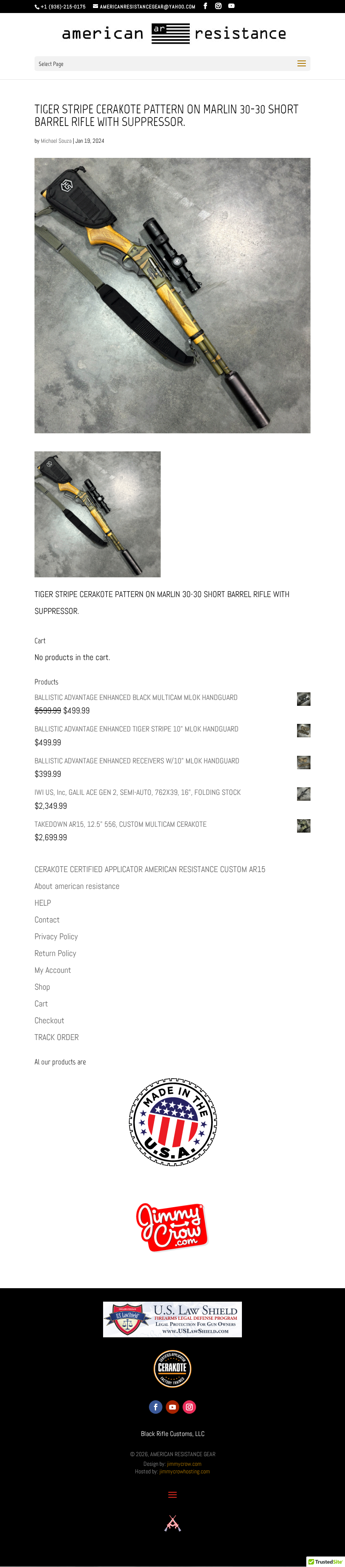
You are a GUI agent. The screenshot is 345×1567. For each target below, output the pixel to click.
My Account (52, 969)
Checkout (49, 1020)
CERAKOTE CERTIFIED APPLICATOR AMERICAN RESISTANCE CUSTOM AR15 (149, 869)
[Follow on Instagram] (189, 1407)
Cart (41, 1003)
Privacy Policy (56, 936)
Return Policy (55, 953)
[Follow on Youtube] (172, 1407)
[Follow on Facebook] (155, 1407)
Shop (42, 986)
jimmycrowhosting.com (184, 1471)
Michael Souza (56, 140)
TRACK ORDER (56, 1037)
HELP (42, 902)
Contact (47, 919)
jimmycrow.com (184, 1463)
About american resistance (76, 885)
